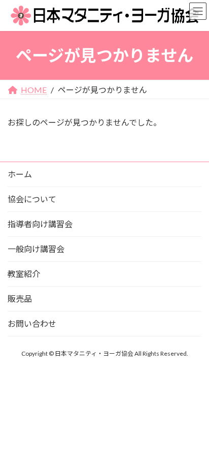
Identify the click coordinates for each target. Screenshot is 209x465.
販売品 (20, 298)
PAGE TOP (193, 441)
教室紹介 (24, 273)
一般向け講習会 (36, 249)
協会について (32, 199)
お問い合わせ (32, 323)
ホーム (20, 174)
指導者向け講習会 (40, 224)
